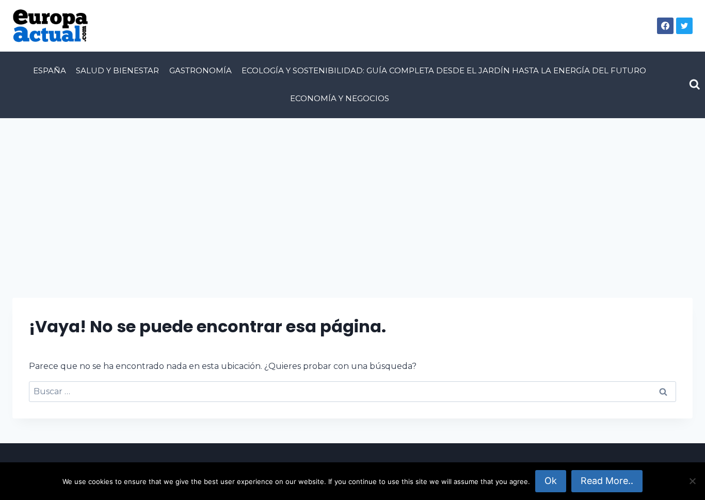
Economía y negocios (339, 98)
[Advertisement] (352, 195)
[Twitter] (684, 26)
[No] (692, 481)
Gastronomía (200, 70)
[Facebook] (665, 26)
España (49, 70)
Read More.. (607, 480)
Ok (550, 480)
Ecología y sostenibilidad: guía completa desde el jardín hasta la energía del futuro (444, 70)
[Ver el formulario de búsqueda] (694, 84)
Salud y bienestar (117, 70)
